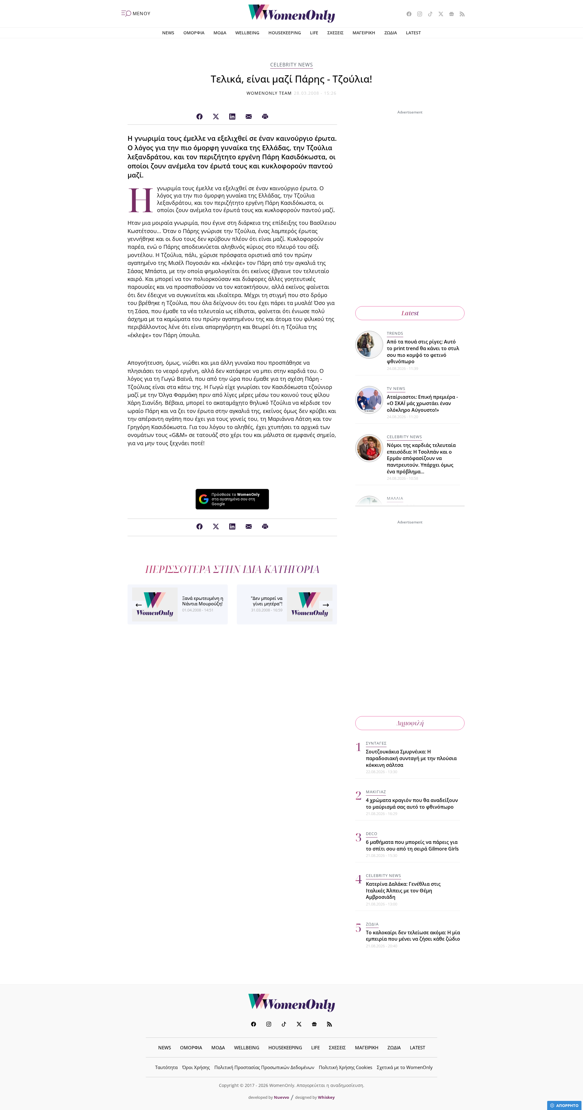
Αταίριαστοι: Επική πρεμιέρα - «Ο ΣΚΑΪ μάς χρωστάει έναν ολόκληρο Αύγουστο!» (422, 403)
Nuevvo (281, 1097)
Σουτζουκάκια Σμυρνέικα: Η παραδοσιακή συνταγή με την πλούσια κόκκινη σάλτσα (411, 758)
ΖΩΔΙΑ (390, 33)
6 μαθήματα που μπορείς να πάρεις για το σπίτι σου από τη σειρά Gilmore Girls (412, 845)
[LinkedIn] (232, 116)
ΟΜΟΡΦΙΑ (193, 33)
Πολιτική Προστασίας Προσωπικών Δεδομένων (264, 1067)
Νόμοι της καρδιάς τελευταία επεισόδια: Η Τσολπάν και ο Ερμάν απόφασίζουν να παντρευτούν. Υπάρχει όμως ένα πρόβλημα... (421, 458)
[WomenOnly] (291, 14)
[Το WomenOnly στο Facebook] (406, 14)
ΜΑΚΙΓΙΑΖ (376, 791)
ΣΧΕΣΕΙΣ (335, 33)
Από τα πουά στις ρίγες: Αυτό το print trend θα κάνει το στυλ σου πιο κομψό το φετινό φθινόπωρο (423, 351)
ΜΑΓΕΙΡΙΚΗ (364, 33)
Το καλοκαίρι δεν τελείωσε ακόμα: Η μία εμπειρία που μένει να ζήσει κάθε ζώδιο (413, 935)
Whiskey (326, 1097)
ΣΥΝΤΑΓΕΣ (376, 743)
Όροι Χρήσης (196, 1067)
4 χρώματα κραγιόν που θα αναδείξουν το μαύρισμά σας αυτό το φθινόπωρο (412, 803)
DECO (371, 833)
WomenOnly (291, 1003)
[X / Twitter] (215, 116)
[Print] (265, 116)
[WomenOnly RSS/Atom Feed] (460, 14)
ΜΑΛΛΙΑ (395, 498)
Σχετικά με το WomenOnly (405, 1067)
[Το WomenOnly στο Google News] (449, 14)
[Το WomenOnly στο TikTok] (428, 14)
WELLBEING (247, 33)
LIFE (314, 33)
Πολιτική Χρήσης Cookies (345, 1067)
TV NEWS (396, 388)
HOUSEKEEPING (284, 33)
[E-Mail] (248, 116)
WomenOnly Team (269, 93)
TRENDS (395, 333)
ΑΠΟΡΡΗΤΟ (567, 1105)
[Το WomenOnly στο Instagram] (417, 14)
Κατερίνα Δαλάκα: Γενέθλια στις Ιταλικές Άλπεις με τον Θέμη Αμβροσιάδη (403, 890)
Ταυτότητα (166, 1067)
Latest (410, 313)
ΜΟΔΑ (219, 33)
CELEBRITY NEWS (291, 64)
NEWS (168, 33)
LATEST (413, 33)
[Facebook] (199, 116)
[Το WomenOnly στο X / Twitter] (438, 14)
